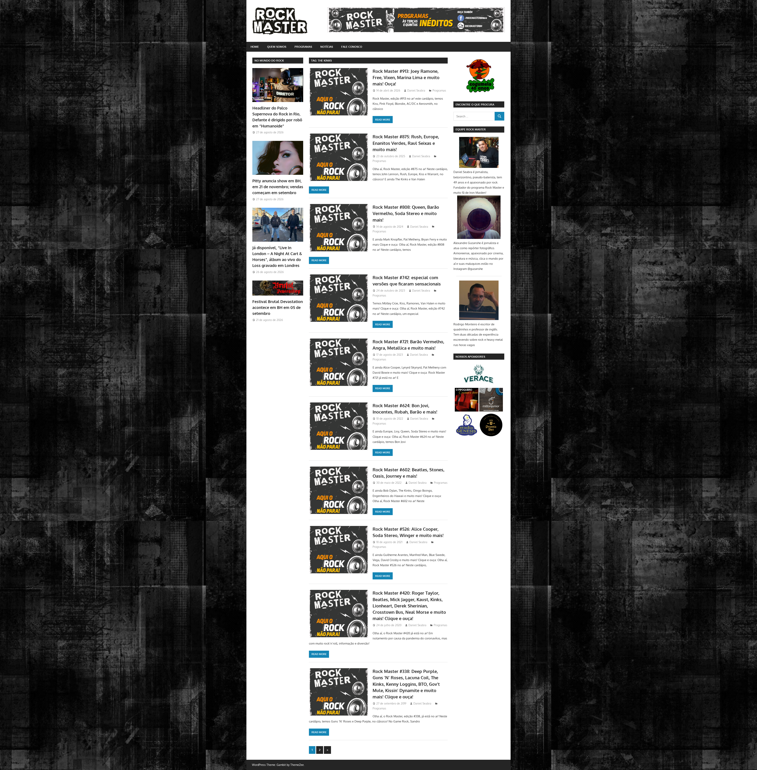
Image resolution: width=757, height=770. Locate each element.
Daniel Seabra (416, 90)
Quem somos (276, 46)
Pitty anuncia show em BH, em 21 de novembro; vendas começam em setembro (277, 186)
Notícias (326, 46)
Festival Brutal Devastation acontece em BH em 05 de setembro (277, 307)
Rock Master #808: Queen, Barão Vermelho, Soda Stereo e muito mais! (406, 213)
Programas (303, 46)
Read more (382, 119)
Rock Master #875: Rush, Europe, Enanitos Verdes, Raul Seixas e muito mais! (406, 143)
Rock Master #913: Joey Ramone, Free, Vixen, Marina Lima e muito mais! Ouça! (406, 77)
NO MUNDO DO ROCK (269, 60)
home (255, 46)
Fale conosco (351, 46)
